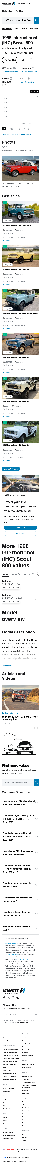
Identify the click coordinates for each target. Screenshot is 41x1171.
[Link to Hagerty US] (4, 1149)
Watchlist (19, 11)
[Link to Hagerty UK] (12, 1149)
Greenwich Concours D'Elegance (29, 1086)
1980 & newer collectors (10, 1049)
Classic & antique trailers (11, 1058)
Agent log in (6, 1091)
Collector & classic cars (10, 1052)
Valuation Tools (24, 3)
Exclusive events (27, 1055)
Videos (5, 1117)
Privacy (24, 1137)
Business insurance (9, 1073)
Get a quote (20, 528)
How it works (7, 1109)
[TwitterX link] (8, 997)
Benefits (25, 1046)
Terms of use (22, 1161)
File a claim (6, 1040)
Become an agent (8, 1088)
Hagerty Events (27, 1076)
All (3, 1123)
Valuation (25, 1040)
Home (24, 1102)
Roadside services (28, 1064)
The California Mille (28, 1082)
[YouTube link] (17, 997)
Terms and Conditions (21, 1022)
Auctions (6, 1100)
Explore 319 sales (11, 469)
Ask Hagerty (26, 1043)
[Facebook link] (4, 997)
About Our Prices (11, 943)
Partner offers (26, 1049)
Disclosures (6, 1161)
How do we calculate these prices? (17, 135)
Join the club (26, 1037)
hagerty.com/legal (21, 959)
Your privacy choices (13, 1157)
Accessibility (25, 1157)
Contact (24, 1120)
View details (7, 240)
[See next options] (37, 574)
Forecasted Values (12, 954)
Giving (24, 1126)
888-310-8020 (26, 1067)
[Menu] (37, 3)
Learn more (20, 533)
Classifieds (6, 1103)
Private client (7, 1070)
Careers (25, 1114)
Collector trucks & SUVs (11, 1055)
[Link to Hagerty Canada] (8, 1149)
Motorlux (25, 1090)
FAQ (23, 1134)
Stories (5, 1120)
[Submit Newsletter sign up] (36, 1014)
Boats (5, 1067)
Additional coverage (9, 1079)
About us (25, 1105)
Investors (25, 1123)
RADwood (25, 1093)
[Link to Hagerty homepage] (14, 991)
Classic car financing (9, 1076)
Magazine (25, 1052)
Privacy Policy (7, 1022)
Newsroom (25, 1117)
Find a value (7, 11)
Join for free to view (10, 72)
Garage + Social (8, 1132)
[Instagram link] (13, 997)
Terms (24, 1140)
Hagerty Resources (9, 1135)
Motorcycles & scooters (10, 1061)
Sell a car (6, 1106)
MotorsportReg (8, 1138)
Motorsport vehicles (9, 1064)
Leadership (26, 1108)
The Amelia (26, 1079)
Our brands (26, 1111)
